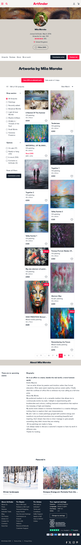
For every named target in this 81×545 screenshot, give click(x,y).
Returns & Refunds (22, 526)
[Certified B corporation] (58, 523)
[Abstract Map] (62, 284)
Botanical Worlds (14, 109)
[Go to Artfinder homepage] (40, 3)
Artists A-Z (4, 519)
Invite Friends (20, 511)
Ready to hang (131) (13, 153)
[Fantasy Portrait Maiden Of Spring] (62, 242)
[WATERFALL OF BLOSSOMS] (36, 141)
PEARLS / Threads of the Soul (13, 123)
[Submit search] (6, 3)
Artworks (5, 57)
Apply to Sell (37, 516)
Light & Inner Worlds (13, 113)
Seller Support (38, 514)
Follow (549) (42, 47)
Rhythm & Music (14, 118)
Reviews (12, 57)
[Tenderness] (62, 111)
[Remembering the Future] (62, 330)
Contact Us (5, 521)
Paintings (11, 102)
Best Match (65, 87)
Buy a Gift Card (21, 504)
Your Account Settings (23, 514)
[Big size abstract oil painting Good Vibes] (36, 263)
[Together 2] (36, 181)
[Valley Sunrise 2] (62, 200)
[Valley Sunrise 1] (36, 225)
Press (3, 507)
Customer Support (22, 528)
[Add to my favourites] (46, 120)
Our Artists (4, 516)
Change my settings (58, 515)
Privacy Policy (28, 541)
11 (68, 355)
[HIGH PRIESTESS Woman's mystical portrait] (36, 304)
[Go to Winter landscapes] (21, 481)
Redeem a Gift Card (22, 507)
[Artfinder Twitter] (70, 542)
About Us (4, 504)
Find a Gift (19, 521)
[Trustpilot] (64, 530)
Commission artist (58, 57)
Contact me (73, 57)
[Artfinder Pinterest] (77, 542)
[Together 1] (62, 156)
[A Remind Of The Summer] (36, 106)
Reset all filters (11, 170)
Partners (4, 509)
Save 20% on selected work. (32, 80)
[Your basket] (78, 3)
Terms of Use (17, 541)
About (19, 57)
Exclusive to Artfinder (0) (13, 162)
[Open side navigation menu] (2, 3)
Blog (2, 514)
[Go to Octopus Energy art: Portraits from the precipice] (60, 481)
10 (65, 355)
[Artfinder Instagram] (74, 542)
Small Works (12, 129)
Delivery (18, 523)
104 (47, 36)
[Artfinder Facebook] (66, 542)
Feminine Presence (11, 134)
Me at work (27, 57)
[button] (13, 93)
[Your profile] (74, 4)
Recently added (14, 105)
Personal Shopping (22, 509)
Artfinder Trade (6, 511)
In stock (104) (13, 157)
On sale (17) (12, 148)
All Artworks (12, 99)
